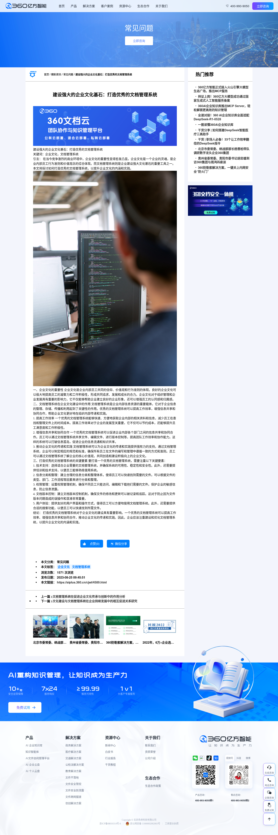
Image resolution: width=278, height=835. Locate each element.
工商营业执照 (172, 823)
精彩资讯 (56, 74)
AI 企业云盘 (33, 764)
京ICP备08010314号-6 (110, 823)
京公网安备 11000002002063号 (145, 823)
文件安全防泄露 (74, 790)
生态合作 (143, 6)
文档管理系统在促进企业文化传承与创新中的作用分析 (89, 596)
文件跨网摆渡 (73, 796)
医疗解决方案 (73, 751)
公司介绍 (150, 758)
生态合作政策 (153, 786)
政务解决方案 (73, 745)
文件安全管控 (73, 784)
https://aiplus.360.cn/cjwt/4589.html (82, 582)
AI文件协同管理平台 (38, 758)
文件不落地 (72, 777)
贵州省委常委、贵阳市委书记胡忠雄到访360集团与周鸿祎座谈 (221, 160)
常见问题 (68, 74)
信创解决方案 (73, 803)
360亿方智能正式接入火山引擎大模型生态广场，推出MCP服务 (221, 89)
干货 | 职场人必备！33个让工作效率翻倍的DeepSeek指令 (221, 141)
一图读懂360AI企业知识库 (215, 125)
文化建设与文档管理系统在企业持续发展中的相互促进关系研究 (95, 601)
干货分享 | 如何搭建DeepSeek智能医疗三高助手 (221, 132)
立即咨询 (263, 6)
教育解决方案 (73, 771)
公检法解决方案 (74, 764)
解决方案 (89, 6)
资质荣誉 (150, 751)
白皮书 (109, 751)
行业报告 (110, 758)
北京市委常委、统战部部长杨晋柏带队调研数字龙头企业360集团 (221, 151)
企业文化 (64, 567)
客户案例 (107, 6)
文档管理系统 (81, 567)
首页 (62, 6)
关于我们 (161, 6)
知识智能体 (32, 751)
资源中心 (125, 6)
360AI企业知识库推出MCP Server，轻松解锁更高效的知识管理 (222, 108)
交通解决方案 (73, 758)
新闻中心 (110, 745)
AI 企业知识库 (34, 745)
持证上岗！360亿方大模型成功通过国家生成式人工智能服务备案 (221, 99)
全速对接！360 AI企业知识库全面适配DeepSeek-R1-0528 (221, 117)
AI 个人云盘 (33, 771)
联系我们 (150, 745)
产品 (74, 6)
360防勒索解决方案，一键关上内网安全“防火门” (221, 170)
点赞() (94, 543)
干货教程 (110, 764)
